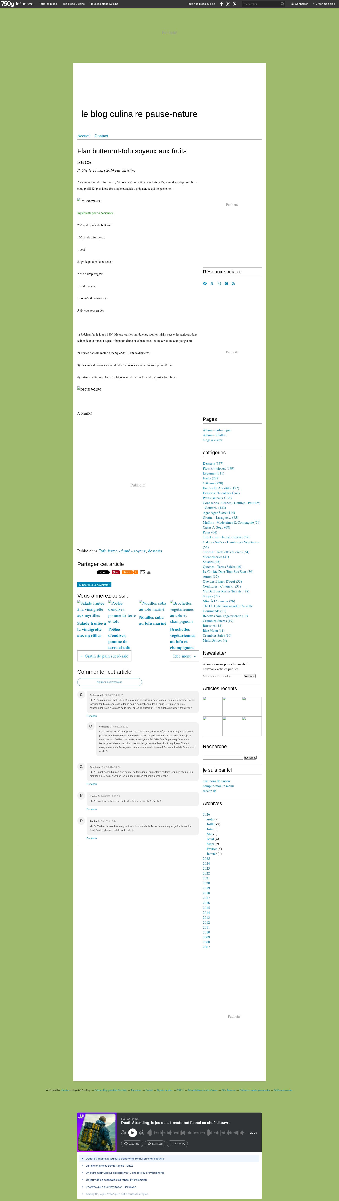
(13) (212, 625)
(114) (219, 512)
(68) (216, 527)
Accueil (84, 135)
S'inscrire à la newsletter (94, 584)
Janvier (212, 853)
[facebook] (221, 4)
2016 (206, 902)
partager (157, 1144)
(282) (211, 478)
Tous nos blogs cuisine (201, 3)
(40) (222, 566)
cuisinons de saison (216, 780)
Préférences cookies (283, 1090)
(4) (215, 640)
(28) (226, 591)
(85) (220, 517)
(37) (211, 576)
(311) (213, 473)
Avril (210, 838)
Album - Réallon (214, 434)
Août (210, 819)
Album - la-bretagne (217, 430)
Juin (210, 829)
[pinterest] (234, 4)
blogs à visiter (212, 439)
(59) (226, 537)
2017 (206, 897)
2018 (206, 892)
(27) (211, 596)
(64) (210, 532)
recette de (209, 790)
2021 (206, 878)
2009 (206, 937)
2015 (206, 907)
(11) (214, 630)
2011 (206, 927)
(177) (221, 488)
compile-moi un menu (218, 785)
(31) (222, 586)
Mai (209, 833)
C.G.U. (180, 1090)
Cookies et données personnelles (255, 1090)
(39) (228, 571)
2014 (206, 912)
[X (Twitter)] (228, 4)
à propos (180, 1144)
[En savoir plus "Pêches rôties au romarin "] (212, 726)
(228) (213, 483)
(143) (221, 492)
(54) (226, 551)
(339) (218, 468)
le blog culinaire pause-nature (139, 114)
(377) (213, 463)
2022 (206, 873)
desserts (155, 551)
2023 (206, 868)
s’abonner (134, 1144)
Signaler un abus (165, 1090)
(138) (217, 497)
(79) (232, 522)
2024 (206, 863)
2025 (206, 858)
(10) (217, 635)
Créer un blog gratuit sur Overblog (111, 1090)
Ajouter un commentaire (109, 682)
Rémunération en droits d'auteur (202, 1090)
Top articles (136, 1090)
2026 (206, 814)
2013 (206, 917)
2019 (206, 888)
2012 (206, 922)
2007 (206, 946)
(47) (216, 556)
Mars (210, 843)
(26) (219, 601)
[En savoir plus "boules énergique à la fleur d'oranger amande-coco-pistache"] (252, 706)
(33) (222, 581)
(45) (211, 561)
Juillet (211, 824)
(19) (225, 615)
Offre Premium (228, 1090)
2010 (206, 932)
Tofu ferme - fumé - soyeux (122, 551)
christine (65, 1090)
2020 (206, 883)
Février (212, 848)
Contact (101, 135)
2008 (206, 942)
